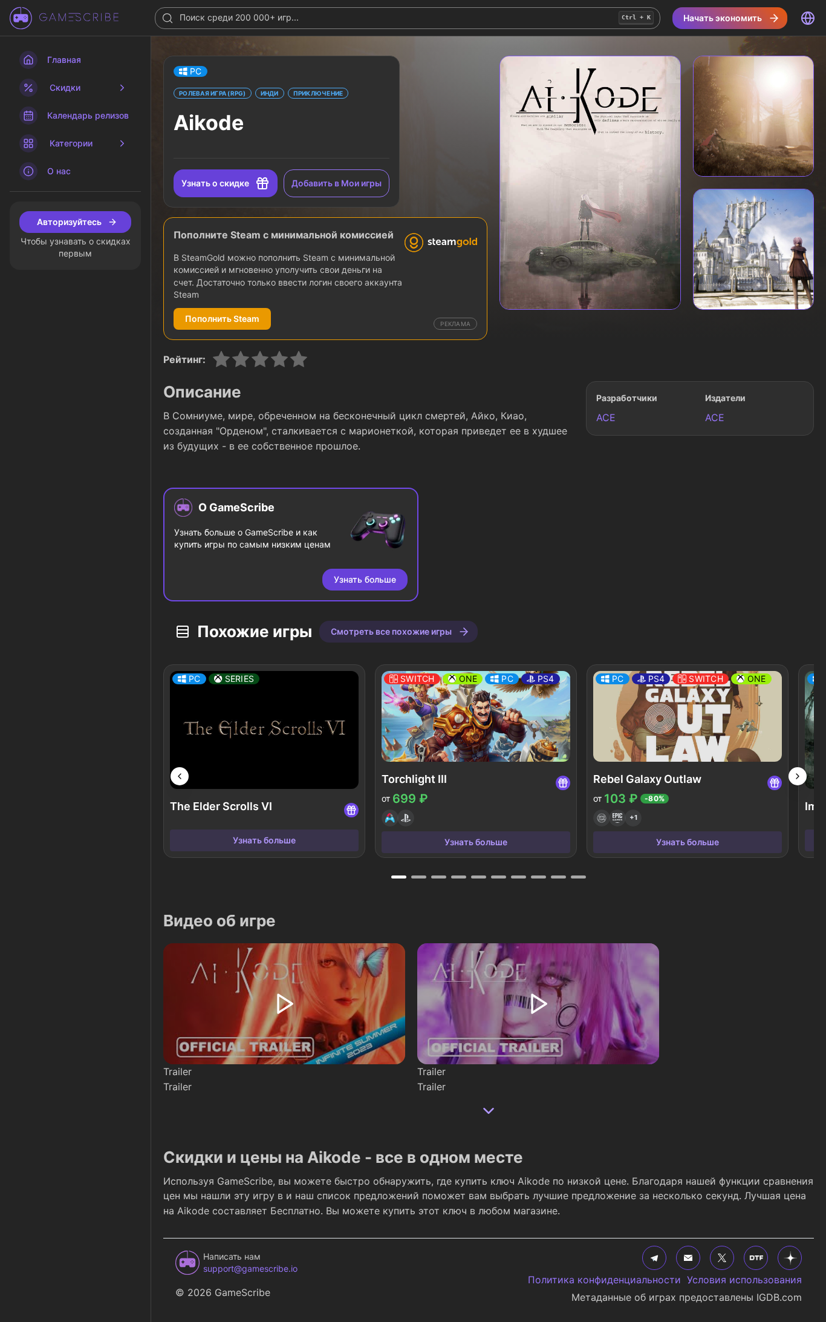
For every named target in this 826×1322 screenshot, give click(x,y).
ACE (606, 417)
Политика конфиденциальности (604, 1280)
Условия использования (744, 1280)
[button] (190, 71)
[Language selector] (807, 18)
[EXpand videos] (488, 1111)
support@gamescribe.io (250, 1268)
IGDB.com (779, 1297)
